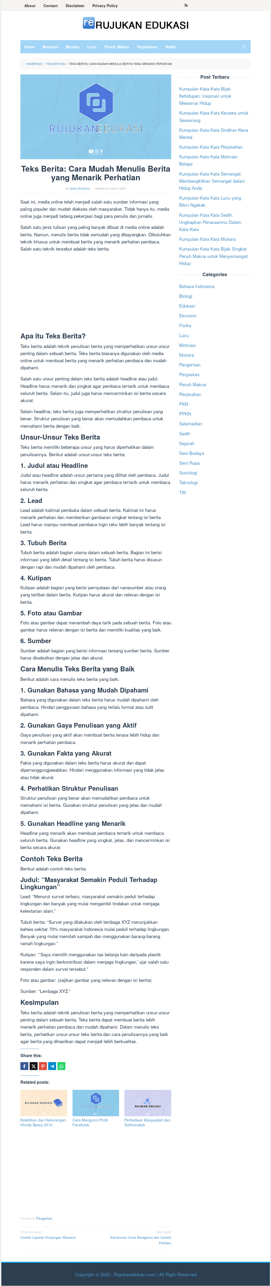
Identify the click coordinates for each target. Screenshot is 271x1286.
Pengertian (44, 1218)
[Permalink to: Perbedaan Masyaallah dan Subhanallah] (147, 1103)
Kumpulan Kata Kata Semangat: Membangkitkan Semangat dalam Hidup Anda (212, 180)
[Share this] (24, 1066)
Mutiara (186, 354)
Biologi (185, 296)
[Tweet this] (34, 1066)
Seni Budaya (191, 453)
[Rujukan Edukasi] (135, 22)
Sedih (184, 433)
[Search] (244, 46)
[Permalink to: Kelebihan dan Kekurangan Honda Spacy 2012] (43, 1103)
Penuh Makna (192, 384)
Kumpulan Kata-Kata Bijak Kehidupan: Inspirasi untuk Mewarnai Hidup (205, 95)
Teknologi (188, 482)
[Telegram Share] (52, 1066)
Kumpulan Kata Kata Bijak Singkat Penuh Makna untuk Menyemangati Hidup (213, 255)
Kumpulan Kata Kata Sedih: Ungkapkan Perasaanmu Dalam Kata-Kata (210, 221)
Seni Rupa (189, 462)
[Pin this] (43, 1066)
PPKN (185, 413)
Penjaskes (189, 374)
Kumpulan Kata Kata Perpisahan (211, 146)
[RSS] (186, 5)
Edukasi (187, 305)
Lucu (184, 335)
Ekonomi (187, 315)
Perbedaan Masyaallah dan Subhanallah (147, 1122)
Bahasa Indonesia (196, 286)
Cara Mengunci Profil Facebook (90, 1122)
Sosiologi (188, 472)
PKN (183, 404)
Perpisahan (190, 394)
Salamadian (190, 423)
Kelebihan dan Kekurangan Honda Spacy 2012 (43, 1122)
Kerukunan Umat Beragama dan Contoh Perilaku (140, 1237)
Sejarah (186, 443)
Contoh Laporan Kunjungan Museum (48, 1234)
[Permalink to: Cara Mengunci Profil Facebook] (96, 1103)
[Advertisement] (95, 293)
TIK (182, 492)
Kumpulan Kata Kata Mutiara (207, 238)
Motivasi (187, 345)
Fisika (185, 325)
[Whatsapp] (61, 1066)
